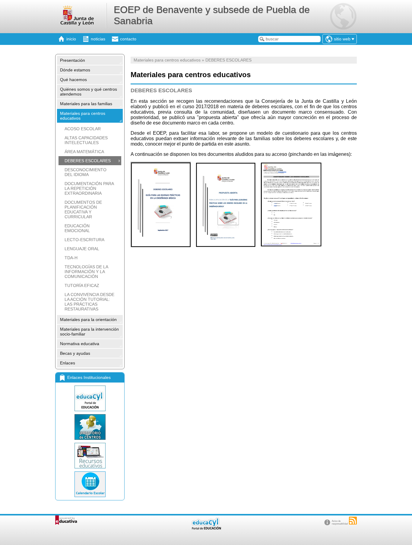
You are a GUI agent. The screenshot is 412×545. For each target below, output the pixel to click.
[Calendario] (89, 484)
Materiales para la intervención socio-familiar (89, 331)
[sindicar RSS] (353, 521)
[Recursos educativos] (89, 455)
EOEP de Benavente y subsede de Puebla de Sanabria (212, 15)
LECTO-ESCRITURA (84, 239)
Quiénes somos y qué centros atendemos (88, 91)
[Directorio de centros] (89, 427)
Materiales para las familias (86, 103)
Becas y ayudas (75, 353)
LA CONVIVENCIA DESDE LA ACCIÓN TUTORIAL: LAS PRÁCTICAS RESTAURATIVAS (89, 301)
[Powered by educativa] (66, 520)
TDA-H (71, 257)
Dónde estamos (75, 70)
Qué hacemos (73, 79)
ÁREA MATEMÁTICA (84, 151)
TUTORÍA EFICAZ (82, 285)
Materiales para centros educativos (82, 116)
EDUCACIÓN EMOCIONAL (77, 228)
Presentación (72, 60)
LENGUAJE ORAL (82, 248)
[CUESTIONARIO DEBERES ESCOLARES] (291, 245)
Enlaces (67, 363)
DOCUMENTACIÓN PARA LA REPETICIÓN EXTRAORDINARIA (89, 188)
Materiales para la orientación (88, 319)
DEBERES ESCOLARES (88, 160)
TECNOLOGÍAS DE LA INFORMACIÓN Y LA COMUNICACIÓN (86, 271)
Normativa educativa (79, 343)
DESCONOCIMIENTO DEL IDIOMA (85, 172)
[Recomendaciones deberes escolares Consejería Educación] (161, 245)
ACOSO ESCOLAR (83, 128)
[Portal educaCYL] (89, 398)
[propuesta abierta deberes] (226, 245)
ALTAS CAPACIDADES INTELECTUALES (86, 140)
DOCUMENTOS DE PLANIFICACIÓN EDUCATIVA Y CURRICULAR (83, 209)
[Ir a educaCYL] (206, 528)
